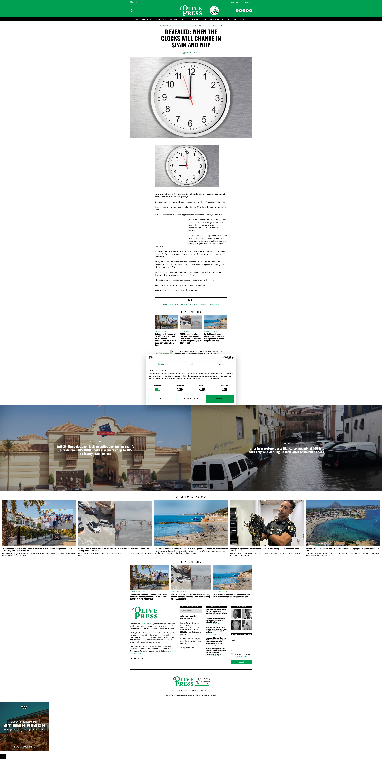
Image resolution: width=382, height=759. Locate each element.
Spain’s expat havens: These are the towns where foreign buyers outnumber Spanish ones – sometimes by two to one (216, 640)
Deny (162, 399)
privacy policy (242, 656)
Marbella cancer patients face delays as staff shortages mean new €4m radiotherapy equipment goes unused (216, 651)
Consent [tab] (161, 364)
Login (247, 2)
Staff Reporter (194, 52)
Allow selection (191, 399)
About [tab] (221, 364)
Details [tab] (191, 364)
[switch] (180, 389)
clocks (165, 305)
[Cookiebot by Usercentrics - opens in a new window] (225, 357)
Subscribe (235, 2)
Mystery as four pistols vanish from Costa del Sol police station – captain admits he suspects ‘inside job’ (216, 630)
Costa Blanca (179, 25)
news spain (193, 305)
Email (234, 640)
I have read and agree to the (243, 655)
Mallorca (194, 25)
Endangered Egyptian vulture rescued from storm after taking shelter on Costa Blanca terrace (264, 549)
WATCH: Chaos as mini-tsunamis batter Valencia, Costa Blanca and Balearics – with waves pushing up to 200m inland (190, 338)
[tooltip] (237, 10)
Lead (187, 25)
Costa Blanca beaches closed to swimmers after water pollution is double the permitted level (214, 337)
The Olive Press (214, 305)
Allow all (219, 399)
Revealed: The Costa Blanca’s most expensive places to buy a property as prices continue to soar (342, 549)
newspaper (203, 305)
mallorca (184, 305)
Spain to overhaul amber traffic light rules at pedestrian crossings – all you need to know (216, 611)
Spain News (180, 290)
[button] (200, 611)
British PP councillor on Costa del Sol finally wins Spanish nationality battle (215, 620)
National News (204, 25)
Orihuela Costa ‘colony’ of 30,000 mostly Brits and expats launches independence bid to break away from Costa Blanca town (165, 339)
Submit (241, 662)
